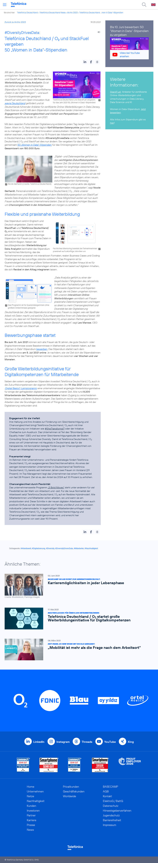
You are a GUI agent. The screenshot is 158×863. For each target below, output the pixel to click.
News (30, 829)
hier (112, 122)
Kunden (31, 806)
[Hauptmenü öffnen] (4, 4)
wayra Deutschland (15, 103)
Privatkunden (71, 786)
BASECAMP (110, 786)
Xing (131, 742)
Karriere (31, 820)
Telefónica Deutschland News (53, 12)
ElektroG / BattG (113, 801)
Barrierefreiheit (112, 820)
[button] (85, 62)
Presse (31, 825)
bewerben (41, 349)
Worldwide (69, 796)
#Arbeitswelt (26, 548)
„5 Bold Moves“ (56, 487)
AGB (106, 791)
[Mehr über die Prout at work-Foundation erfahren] (129, 765)
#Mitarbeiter (79, 548)
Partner (31, 815)
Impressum (109, 825)
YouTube (110, 742)
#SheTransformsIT (54, 428)
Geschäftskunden (73, 791)
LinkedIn (38, 742)
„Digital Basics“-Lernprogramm (21, 388)
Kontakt (107, 796)
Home (30, 786)
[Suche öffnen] (144, 4)
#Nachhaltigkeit (91, 548)
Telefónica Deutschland (27, 12)
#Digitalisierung (38, 548)
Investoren (33, 810)
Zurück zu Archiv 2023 (15, 22)
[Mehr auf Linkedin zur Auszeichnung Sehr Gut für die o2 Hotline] (74, 765)
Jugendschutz (111, 815)
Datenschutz (110, 806)
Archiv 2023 (72, 12)
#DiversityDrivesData (64, 548)
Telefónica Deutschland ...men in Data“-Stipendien (101, 12)
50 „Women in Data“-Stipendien (35, 144)
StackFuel (115, 91)
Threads (87, 742)
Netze (30, 796)
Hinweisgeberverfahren (117, 810)
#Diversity (50, 548)
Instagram (63, 742)
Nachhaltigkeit (35, 801)
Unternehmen (35, 791)
